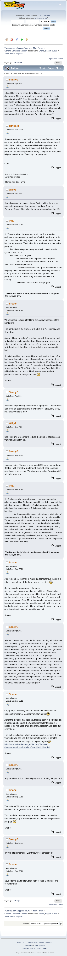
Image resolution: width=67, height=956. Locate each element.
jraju (11, 220)
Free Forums (40, 945)
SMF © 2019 (33, 943)
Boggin (48, 51)
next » (60, 59)
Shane (41, 51)
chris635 (14, 125)
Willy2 (12, 189)
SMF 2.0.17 (21, 943)
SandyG (14, 79)
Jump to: (26, 924)
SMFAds (28, 945)
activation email (41, 18)
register (47, 15)
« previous (53, 59)
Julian (54, 51)
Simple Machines (45, 943)
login (39, 15)
